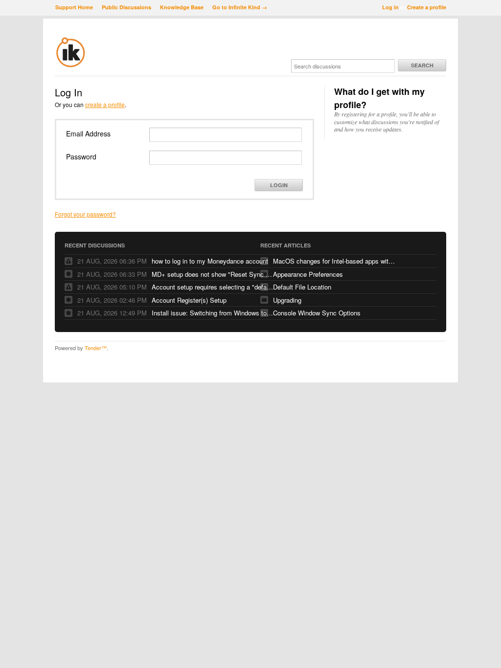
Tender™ (96, 348)
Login (279, 185)
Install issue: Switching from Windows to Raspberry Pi (213, 312)
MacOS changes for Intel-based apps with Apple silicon (334, 261)
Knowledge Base (182, 7)
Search (422, 65)
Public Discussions (126, 7)
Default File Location (302, 286)
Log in (390, 7)
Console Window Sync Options (317, 312)
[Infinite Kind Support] (71, 65)
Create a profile (426, 7)
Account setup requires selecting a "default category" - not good (213, 286)
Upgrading (287, 300)
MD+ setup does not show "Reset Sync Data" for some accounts (213, 274)
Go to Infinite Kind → (239, 7)
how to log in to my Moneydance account (210, 261)
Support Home (74, 7)
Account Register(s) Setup (189, 300)
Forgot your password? (85, 214)
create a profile (105, 104)
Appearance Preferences (308, 274)
